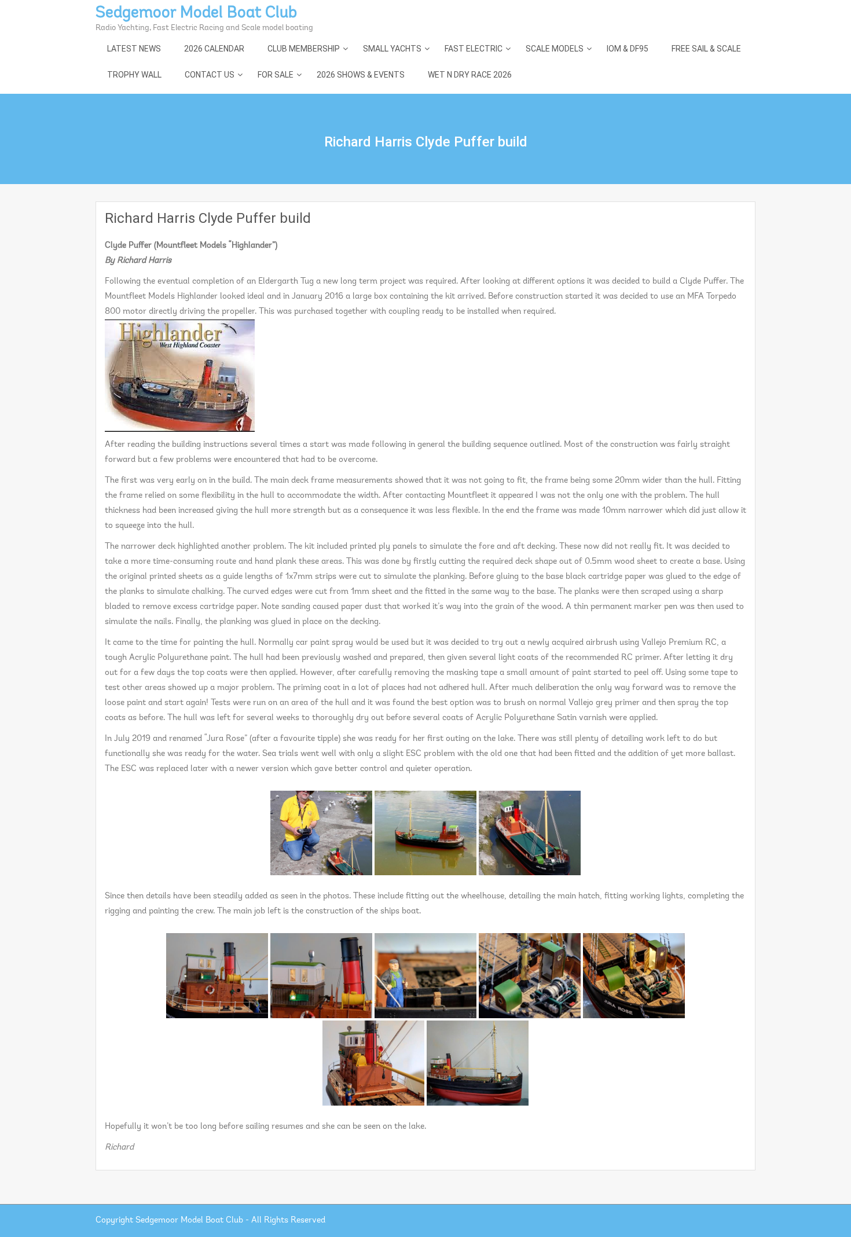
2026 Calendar (214, 48)
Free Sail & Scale (706, 48)
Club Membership (303, 48)
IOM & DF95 (627, 48)
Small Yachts (392, 48)
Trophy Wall (134, 74)
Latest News (134, 48)
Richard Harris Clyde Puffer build (208, 218)
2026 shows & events (361, 74)
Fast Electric (473, 48)
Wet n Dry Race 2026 (470, 74)
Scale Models (555, 48)
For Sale (276, 74)
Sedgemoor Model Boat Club (196, 13)
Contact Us (209, 74)
